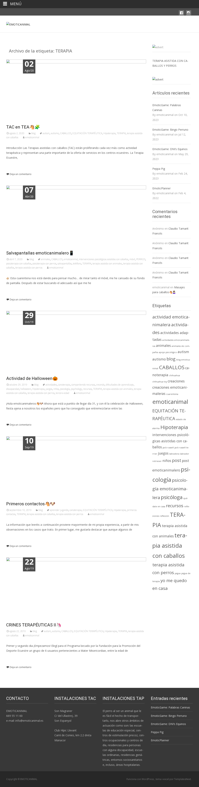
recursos (87, 389)
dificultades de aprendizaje (120, 384)
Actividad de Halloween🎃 (32, 378)
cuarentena (172, 394)
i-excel (165, 779)
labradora (174, 453)
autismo (55, 133)
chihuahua (174, 375)
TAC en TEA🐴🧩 (23, 127)
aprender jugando (59, 510)
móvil (132, 259)
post (176, 460)
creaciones (176, 381)
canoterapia (64, 384)
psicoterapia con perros (44, 263)
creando (100, 384)
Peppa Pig (158, 169)
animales (45, 259)
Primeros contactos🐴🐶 (30, 503)
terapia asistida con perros (28, 267)
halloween (25, 389)
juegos (49, 389)
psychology (76, 389)
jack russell (168, 447)
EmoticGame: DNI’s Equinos (170, 149)
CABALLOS (65, 133)
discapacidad (12, 389)
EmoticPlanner (161, 188)
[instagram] (188, 15)
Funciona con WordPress (140, 779)
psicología (65, 389)
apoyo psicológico (168, 352)
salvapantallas (65, 263)
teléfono (77, 263)
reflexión (164, 516)
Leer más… (14, 165)
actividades (51, 384)
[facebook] (181, 15)
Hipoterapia (109, 133)
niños (56, 389)
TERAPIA (121, 133)
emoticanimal (32, 137)
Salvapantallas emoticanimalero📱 (40, 253)
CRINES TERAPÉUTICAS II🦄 (33, 625)
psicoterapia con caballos (18, 263)
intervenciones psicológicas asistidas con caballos (103, 259)
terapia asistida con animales (107, 263)
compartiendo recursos (83, 384)
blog (33, 133)
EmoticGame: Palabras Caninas (166, 107)
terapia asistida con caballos (41, 514)
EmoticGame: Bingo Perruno (170, 129)
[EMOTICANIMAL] (15, 23)
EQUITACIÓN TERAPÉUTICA (87, 133)
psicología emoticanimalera (170, 488)
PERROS (140, 259)
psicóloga (171, 497)
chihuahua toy (159, 381)
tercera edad (62, 393)
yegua (178, 573)
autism (46, 133)
